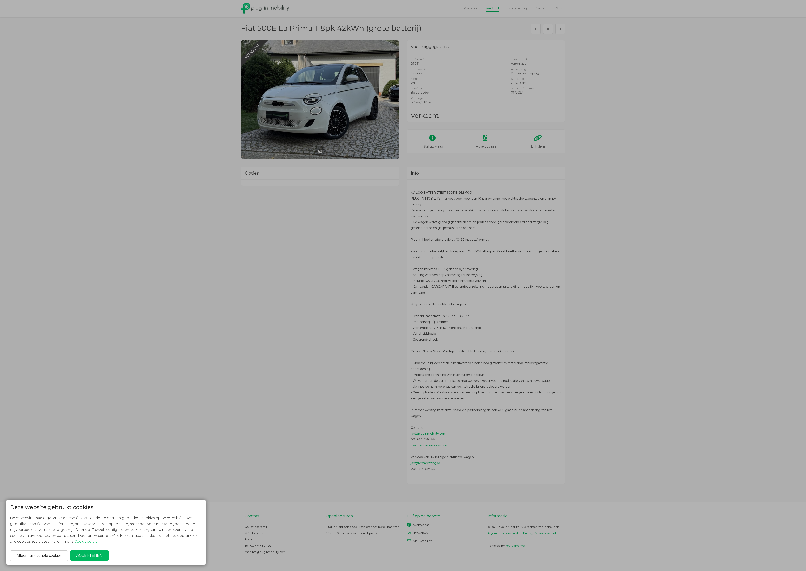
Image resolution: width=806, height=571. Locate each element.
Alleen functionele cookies (39, 556)
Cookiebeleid (86, 542)
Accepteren (89, 555)
